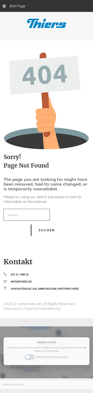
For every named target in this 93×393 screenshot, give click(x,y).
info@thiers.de (21, 281)
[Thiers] (46, 23)
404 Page (17, 6)
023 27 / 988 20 (20, 274)
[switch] (29, 356)
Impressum (13, 308)
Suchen (47, 230)
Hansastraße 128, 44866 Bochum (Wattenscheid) (45, 288)
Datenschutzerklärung (42, 308)
